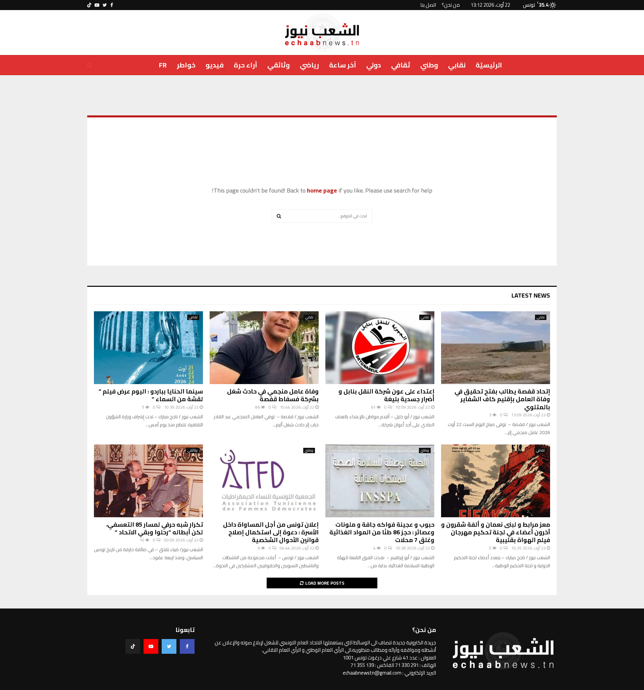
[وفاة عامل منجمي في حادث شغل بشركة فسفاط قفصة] (264, 347)
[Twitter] (169, 646)
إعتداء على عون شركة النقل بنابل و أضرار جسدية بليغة (386, 395)
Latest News (531, 295)
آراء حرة (245, 65)
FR (163, 65)
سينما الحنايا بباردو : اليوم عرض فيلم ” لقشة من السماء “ (151, 395)
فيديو (215, 65)
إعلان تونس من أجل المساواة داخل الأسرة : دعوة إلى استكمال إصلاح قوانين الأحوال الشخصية (271, 532)
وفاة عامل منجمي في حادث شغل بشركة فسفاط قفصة (273, 395)
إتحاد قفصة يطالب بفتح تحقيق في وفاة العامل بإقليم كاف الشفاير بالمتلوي (502, 399)
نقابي (457, 65)
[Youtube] (151, 646)
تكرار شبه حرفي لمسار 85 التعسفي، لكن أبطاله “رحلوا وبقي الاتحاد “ (154, 528)
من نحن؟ (451, 5)
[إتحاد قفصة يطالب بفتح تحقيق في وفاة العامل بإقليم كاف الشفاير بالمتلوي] (495, 347)
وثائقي (278, 65)
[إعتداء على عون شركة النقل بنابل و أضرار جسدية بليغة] (379, 347)
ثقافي (400, 65)
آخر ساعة (342, 65)
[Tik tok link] (89, 5)
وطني (429, 65)
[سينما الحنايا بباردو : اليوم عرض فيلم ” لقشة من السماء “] (148, 347)
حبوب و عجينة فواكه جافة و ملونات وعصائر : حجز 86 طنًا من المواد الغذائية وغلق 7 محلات (381, 532)
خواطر (186, 65)
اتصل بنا (428, 5)
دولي (373, 65)
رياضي (309, 65)
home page (322, 190)
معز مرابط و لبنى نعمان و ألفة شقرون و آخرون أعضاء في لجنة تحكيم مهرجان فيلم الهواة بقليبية (495, 532)
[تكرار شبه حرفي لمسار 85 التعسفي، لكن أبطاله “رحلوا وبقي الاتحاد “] (148, 480)
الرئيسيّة (489, 65)
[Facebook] (187, 646)
